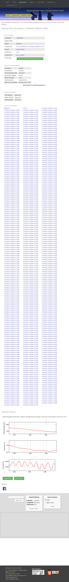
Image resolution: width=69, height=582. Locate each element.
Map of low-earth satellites (25, 22)
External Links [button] (11, 5)
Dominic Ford (11, 568)
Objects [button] (31, 2)
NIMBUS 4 (7, 108)
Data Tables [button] (41, 2)
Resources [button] (50, 2)
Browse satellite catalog (8, 22)
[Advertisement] (34, 525)
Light (47, 500)
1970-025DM (20, 55)
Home (8, 15)
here (18, 573)
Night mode (50, 502)
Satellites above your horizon (42, 22)
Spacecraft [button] (22, 2)
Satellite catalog (26, 15)
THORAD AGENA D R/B (49, 108)
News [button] (7, 2)
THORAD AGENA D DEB (11, 110)
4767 (17, 52)
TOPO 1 (25, 108)
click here (12, 572)
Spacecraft (15, 15)
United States (20, 49)
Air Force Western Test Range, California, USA (30, 46)
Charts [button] (14, 2)
